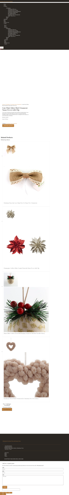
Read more (7, 204)
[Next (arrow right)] (4, 494)
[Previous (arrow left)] (1, 494)
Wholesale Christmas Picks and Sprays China (12, 441)
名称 (3, 467)
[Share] (4, 492)
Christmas (8, 104)
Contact (5, 23)
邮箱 (3, 471)
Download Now (7, 409)
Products (5, 6)
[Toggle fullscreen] (7, 492)
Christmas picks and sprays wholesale (6, 1)
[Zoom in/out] (10, 492)
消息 (3, 474)
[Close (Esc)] (1, 492)
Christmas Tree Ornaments (15, 104)
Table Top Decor (11, 16)
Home (3, 104)
